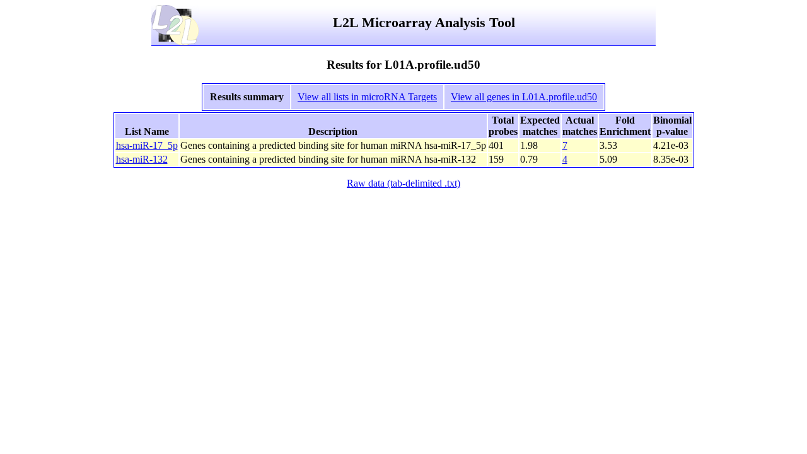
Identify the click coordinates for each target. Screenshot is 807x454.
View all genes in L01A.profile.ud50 (524, 96)
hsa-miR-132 (142, 159)
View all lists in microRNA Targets (367, 96)
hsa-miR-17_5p (147, 145)
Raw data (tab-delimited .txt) (403, 183)
